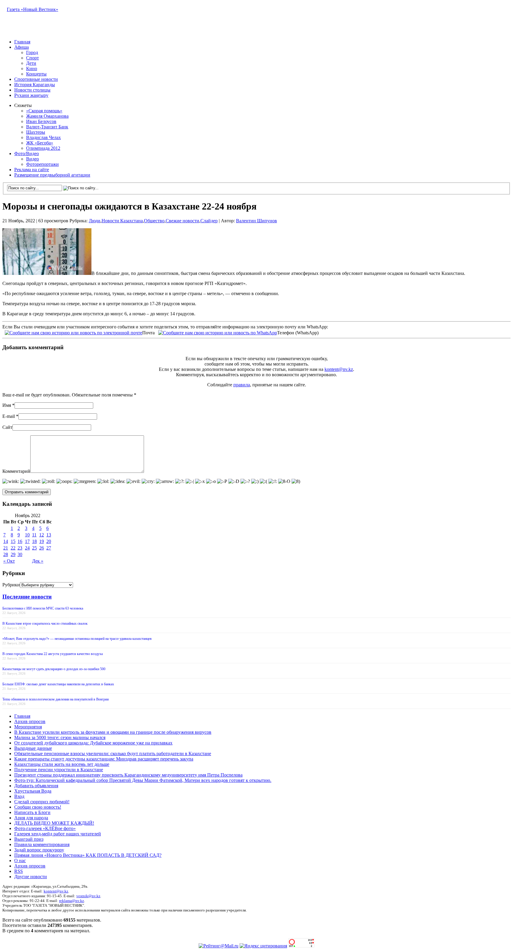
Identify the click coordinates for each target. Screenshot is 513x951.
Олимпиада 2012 (43, 148)
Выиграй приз (28, 839)
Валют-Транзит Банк (47, 126)
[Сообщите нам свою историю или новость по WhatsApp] (217, 332)
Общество (154, 220)
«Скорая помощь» (44, 110)
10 (27, 534)
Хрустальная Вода (32, 790)
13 (48, 534)
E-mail (8, 416)
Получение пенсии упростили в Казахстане (58, 769)
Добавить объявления (36, 785)
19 (41, 541)
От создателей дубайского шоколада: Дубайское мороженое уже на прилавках (93, 742)
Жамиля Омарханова (47, 116)
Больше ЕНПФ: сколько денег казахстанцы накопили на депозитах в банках (58, 684)
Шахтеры (35, 132)
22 (13, 547)
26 (41, 547)
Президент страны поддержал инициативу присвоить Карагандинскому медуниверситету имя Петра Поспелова (128, 774)
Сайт (7, 427)
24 (27, 547)
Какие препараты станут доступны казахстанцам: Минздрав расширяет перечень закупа (103, 758)
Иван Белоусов (41, 121)
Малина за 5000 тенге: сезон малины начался (59, 737)
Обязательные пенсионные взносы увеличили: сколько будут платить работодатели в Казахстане (112, 753)
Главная (22, 41)
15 (13, 541)
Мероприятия (28, 726)
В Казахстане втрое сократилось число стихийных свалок (45, 623)
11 (34, 534)
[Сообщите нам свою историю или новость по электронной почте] (73, 332)
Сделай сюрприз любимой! (41, 801)
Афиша (21, 47)
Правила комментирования (41, 844)
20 (48, 541)
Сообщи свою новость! (37, 807)
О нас (20, 860)
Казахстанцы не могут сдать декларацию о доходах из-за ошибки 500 (53, 669)
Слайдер (209, 220)
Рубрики (11, 584)
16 (20, 541)
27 (48, 547)
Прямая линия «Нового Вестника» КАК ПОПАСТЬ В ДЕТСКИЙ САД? (88, 855)
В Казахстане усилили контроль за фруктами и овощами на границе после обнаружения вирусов (112, 732)
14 (5, 541)
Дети (31, 63)
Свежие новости (182, 220)
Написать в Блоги (32, 812)
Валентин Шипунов (256, 220)
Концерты (36, 73)
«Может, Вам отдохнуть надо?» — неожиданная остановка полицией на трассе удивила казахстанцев (77, 639)
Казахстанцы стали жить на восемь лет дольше (61, 764)
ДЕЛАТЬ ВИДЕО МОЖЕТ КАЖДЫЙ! (54, 823)
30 (20, 554)
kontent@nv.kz (338, 369)
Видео (32, 158)
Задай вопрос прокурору (39, 849)
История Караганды (34, 84)
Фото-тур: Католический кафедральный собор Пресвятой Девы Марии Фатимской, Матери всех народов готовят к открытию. (142, 780)
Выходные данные (33, 748)
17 (27, 541)
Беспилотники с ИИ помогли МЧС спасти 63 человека (42, 608)
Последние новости (27, 596)
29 (13, 554)
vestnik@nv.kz (88, 896)
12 (41, 534)
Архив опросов (29, 721)
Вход (19, 796)
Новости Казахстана (122, 220)
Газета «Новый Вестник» (32, 9)
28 (5, 554)
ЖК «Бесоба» (39, 142)
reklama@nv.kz (71, 900)
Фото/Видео (26, 153)
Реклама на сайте (31, 169)
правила (241, 384)
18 (34, 541)
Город (32, 52)
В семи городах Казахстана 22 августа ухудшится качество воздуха (52, 654)
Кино (31, 68)
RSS (18, 871)
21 (5, 547)
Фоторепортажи (42, 164)
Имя (6, 405)
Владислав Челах (43, 137)
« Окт (9, 560)
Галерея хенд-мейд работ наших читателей (57, 833)
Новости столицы (32, 89)
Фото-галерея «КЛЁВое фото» (45, 828)
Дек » (37, 560)
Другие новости (30, 876)
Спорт (32, 57)
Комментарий (16, 471)
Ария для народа (31, 817)
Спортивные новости (36, 79)
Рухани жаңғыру (31, 95)
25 (34, 547)
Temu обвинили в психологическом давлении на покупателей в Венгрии (55, 699)
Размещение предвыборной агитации (52, 174)
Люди (94, 220)
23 (20, 547)
